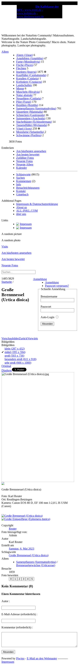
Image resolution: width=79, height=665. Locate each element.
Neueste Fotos (24, 161)
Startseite (6, 281)
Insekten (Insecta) (26, 71)
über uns (21, 214)
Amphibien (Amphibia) (29, 58)
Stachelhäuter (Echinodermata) (34, 121)
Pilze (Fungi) (23, 101)
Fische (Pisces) (24, 65)
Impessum (26, 224)
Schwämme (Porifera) (29, 135)
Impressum (7, 661)
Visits (4, 246)
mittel (15, 352)
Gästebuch (22, 194)
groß (14, 355)
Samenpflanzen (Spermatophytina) (36, 108)
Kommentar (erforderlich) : (17, 627)
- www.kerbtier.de (30, 11)
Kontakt (21, 191)
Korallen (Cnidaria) (27, 78)
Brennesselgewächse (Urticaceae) (35, 565)
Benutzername (49, 296)
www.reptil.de (33, 9)
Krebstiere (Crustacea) (29, 81)
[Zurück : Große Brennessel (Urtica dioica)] (22, 515)
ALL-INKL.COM (27, 210)
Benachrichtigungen (28, 187)
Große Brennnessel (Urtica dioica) (29, 555)
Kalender (21, 167)
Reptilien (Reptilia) (27, 105)
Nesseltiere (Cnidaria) (28, 98)
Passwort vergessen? (57, 285)
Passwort (46, 306)
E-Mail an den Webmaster (42, 658)
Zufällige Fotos (25, 157)
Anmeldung (40, 279)
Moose (20, 88)
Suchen (20, 177)
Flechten (21, 68)
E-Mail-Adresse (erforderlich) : (19, 614)
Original (6, 366)
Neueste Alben (24, 164)
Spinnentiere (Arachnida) (30, 118)
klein (15, 348)
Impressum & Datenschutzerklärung (37, 204)
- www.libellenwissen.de (30, 15)
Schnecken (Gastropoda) (30, 115)
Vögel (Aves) (24, 128)
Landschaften (24, 85)
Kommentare (23, 181)
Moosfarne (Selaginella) (30, 131)
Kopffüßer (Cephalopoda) (31, 75)
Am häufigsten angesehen (31, 151)
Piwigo (20, 658)
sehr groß (18, 362)
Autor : (5, 601)
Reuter (13, 528)
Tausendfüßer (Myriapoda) (31, 125)
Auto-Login (48, 317)
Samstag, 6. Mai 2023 (21, 548)
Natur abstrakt (24, 95)
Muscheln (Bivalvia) (28, 91)
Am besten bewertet (27, 154)
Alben (5, 51)
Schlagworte (23, 174)
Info (18, 184)
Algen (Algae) (24, 55)
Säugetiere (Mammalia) (29, 111)
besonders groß (20, 359)
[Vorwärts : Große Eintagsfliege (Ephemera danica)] (25, 519)
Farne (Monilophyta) (28, 61)
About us (21, 207)
